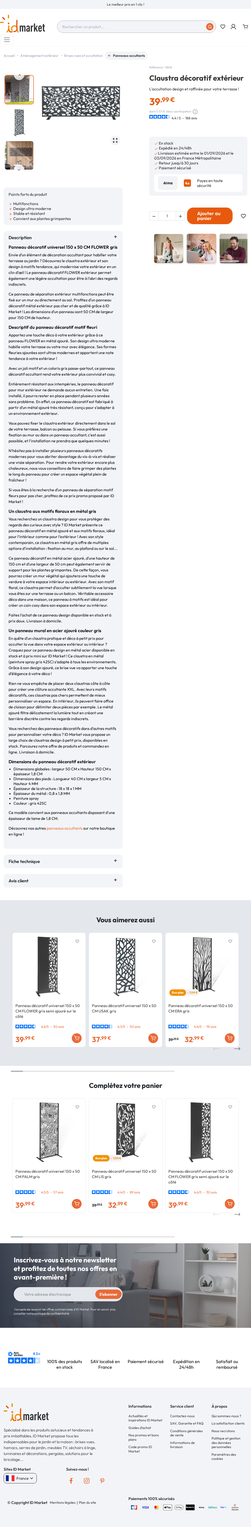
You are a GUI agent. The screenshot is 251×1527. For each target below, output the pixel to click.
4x (187, 183)
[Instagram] (87, 1481)
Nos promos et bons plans (143, 1437)
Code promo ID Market (140, 1449)
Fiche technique (24, 861)
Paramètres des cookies (224, 1456)
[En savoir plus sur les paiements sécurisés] (134, 1506)
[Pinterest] (102, 1481)
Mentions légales (62, 1502)
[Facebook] (71, 1481)
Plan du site (87, 1502)
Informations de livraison (182, 1445)
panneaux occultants (65, 828)
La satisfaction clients (228, 1423)
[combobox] (136, 27)
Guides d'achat (139, 1428)
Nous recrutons (223, 1431)
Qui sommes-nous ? (226, 1416)
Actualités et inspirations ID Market (145, 1418)
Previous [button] (19, 75)
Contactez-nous (182, 1416)
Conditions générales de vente (186, 1433)
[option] (125, 4)
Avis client (19, 881)
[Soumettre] (209, 27)
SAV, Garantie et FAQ (186, 1423)
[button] (234, 27)
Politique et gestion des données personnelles (226, 1442)
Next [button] (19, 169)
